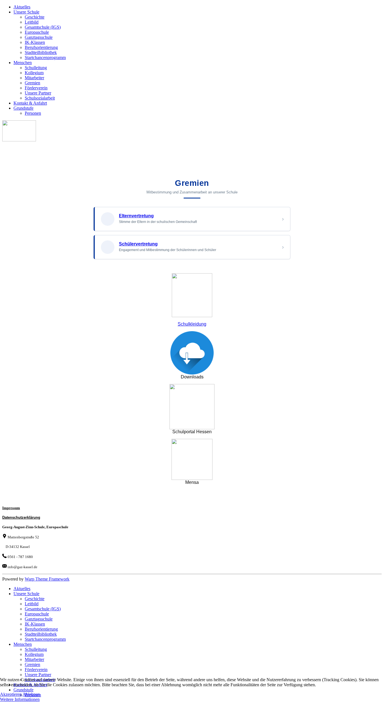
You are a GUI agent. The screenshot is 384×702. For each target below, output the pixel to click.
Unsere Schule (26, 12)
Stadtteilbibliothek (41, 52)
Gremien (32, 82)
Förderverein (36, 87)
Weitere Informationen (20, 699)
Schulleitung (36, 67)
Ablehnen (31, 694)
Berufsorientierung (41, 47)
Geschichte (34, 17)
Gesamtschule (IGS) (43, 27)
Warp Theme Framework (47, 579)
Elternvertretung (136, 215)
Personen (33, 113)
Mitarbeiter (34, 77)
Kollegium (34, 72)
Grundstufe (23, 108)
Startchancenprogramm (45, 57)
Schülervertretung (138, 243)
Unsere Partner (38, 93)
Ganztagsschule (39, 37)
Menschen (22, 62)
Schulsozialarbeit (40, 98)
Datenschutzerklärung (21, 517)
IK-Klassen (35, 42)
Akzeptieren (11, 694)
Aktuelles (21, 6)
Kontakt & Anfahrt (30, 103)
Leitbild (32, 22)
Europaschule (37, 32)
